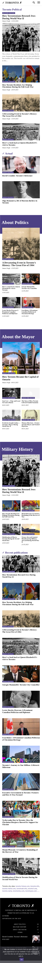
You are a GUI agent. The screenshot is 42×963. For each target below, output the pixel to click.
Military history (9, 13)
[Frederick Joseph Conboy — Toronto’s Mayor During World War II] (11, 415)
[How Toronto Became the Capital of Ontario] (21, 358)
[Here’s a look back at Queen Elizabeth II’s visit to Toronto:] (21, 131)
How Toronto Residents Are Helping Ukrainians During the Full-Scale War (18, 86)
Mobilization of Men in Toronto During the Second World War (10, 538)
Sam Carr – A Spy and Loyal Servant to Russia (11, 401)
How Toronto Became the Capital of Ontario (20, 378)
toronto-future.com (23, 886)
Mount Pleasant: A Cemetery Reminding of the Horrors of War (31, 515)
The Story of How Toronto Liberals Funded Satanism (30, 401)
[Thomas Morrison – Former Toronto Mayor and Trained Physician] (31, 415)
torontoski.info (22, 888)
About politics (8, 110)
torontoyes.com (31, 891)
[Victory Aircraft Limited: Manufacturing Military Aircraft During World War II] (31, 529)
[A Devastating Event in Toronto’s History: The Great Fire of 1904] (21, 102)
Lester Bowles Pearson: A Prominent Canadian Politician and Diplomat (10, 311)
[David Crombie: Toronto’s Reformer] (21, 164)
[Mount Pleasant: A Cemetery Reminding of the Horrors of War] (31, 505)
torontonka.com (18, 891)
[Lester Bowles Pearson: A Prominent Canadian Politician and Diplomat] (11, 302)
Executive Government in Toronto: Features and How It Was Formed (20, 794)
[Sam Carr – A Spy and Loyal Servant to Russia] (11, 393)
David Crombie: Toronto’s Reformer (17, 176)
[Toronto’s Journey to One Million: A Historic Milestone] (21, 754)
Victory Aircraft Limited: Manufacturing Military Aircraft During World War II (30, 539)
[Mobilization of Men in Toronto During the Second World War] (11, 529)
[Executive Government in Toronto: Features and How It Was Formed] (21, 781)
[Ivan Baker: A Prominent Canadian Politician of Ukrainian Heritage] (31, 302)
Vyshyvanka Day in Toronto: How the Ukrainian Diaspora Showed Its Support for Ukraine (20, 822)
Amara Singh (6, 21)
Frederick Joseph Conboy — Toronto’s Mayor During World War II (11, 424)
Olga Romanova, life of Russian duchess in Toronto (19, 202)
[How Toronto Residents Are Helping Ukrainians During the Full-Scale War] (21, 73)
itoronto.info (34, 886)
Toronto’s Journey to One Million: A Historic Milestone (20, 766)
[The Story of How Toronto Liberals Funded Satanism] (31, 393)
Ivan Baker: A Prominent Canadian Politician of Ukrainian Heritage (29, 311)
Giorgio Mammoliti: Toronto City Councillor (29, 287)
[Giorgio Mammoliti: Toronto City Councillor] (31, 279)
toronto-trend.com (9, 888)
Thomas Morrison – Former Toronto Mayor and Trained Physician (31, 424)
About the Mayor (9, 373)
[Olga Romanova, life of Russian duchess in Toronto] (21, 189)
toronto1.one (32, 888)
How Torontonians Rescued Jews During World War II (18, 17)
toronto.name (7, 891)
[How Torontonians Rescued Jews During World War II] (21, 37)
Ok (22, 960)
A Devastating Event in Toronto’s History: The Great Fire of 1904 (19, 115)
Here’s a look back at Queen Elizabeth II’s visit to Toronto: (19, 144)
